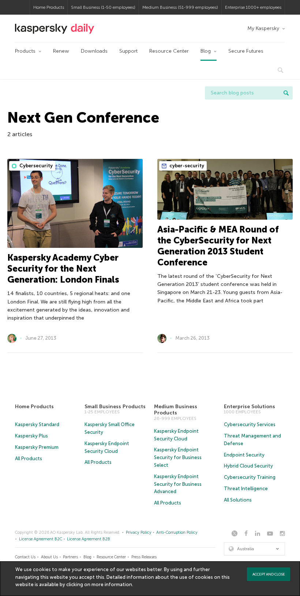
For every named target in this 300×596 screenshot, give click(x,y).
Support (128, 51)
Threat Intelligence (246, 488)
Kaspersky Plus (31, 436)
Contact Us (25, 557)
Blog (205, 51)
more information (111, 584)
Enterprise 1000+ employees (253, 7)
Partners (70, 557)
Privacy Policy (138, 532)
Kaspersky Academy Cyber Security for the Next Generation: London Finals (63, 268)
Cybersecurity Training (249, 477)
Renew (61, 51)
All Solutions (238, 500)
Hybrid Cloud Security (248, 466)
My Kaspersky (263, 28)
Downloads (94, 51)
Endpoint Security (244, 455)
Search (286, 93)
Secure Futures (245, 51)
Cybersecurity (35, 165)
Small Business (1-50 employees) (103, 7)
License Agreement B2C (40, 539)
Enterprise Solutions (249, 406)
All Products (28, 458)
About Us (49, 557)
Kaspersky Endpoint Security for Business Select (178, 457)
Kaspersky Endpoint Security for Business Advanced (178, 484)
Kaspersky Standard (37, 424)
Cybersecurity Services (249, 424)
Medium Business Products (175, 409)
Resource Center (169, 51)
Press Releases (144, 557)
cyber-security (186, 165)
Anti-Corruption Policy (177, 532)
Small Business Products (115, 406)
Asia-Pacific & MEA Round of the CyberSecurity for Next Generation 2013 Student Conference (218, 246)
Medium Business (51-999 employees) (180, 7)
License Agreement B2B (88, 539)
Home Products (48, 7)
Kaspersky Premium (37, 447)
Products (25, 51)
